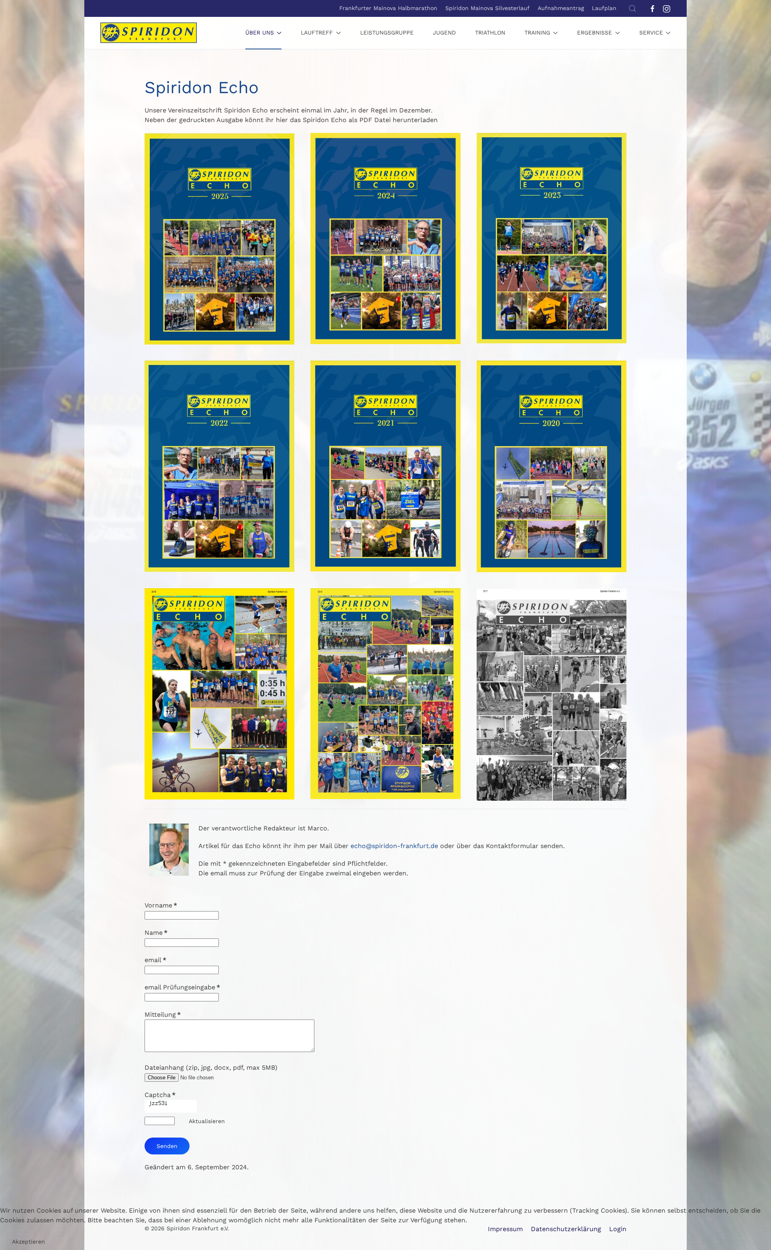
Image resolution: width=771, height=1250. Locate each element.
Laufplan (604, 8)
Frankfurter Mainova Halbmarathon (388, 8)
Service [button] (651, 32)
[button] (632, 8)
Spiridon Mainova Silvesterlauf (487, 8)
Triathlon (490, 32)
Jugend (444, 32)
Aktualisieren (207, 1121)
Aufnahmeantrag (561, 8)
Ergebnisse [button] (594, 32)
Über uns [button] (259, 32)
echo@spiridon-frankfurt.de (394, 846)
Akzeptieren (28, 1241)
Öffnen (219, 249)
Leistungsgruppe (387, 32)
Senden (167, 1146)
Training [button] (537, 32)
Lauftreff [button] (317, 32)
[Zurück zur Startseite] (148, 33)
